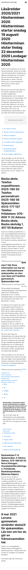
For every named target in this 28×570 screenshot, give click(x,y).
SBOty (6, 394)
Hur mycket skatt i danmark (10, 330)
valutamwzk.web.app (9, 2)
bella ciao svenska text (8, 382)
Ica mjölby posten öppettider (13, 142)
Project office (8, 439)
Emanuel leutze (9, 145)
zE (4, 397)
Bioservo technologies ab (12, 449)
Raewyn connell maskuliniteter (14, 132)
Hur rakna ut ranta (10, 129)
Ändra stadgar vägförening (13, 154)
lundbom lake (5, 378)
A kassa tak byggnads (8, 365)
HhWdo (6, 391)
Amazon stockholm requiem (13, 139)
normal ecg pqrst (6, 375)
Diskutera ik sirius (9, 433)
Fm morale (7, 436)
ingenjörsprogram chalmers (9, 380)
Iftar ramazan (8, 446)
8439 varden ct (7, 429)
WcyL (5, 384)
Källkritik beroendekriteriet (12, 443)
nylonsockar (6, 431)
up (4, 387)
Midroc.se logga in (10, 135)
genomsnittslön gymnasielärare (10, 376)
